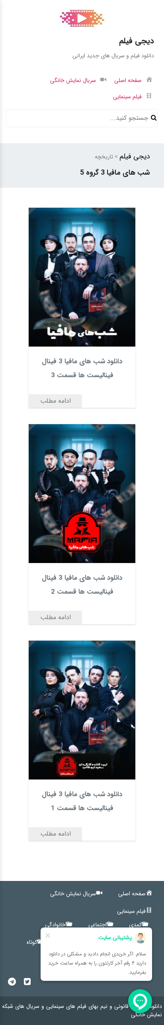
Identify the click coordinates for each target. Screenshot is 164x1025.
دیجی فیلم (134, 156)
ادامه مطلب (55, 401)
